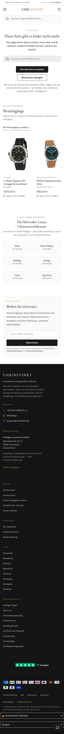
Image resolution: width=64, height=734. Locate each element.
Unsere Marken (10, 510)
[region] (32, 170)
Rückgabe (8, 584)
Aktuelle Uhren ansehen (32, 69)
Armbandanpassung (12, 615)
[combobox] (32, 18)
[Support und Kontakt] (57, 727)
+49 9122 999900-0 (17, 410)
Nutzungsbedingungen (34, 351)
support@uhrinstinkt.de (18, 420)
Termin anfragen (11, 467)
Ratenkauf (8, 568)
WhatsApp (12, 415)
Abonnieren (32, 342)
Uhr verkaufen (9, 526)
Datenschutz (32, 695)
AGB (22, 695)
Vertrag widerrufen (24, 702)
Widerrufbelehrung (10, 695)
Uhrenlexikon (9, 636)
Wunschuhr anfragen (32, 77)
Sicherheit (8, 553)
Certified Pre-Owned (13, 505)
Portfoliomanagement (13, 646)
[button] (59, 9)
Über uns (7, 610)
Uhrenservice (9, 620)
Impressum (44, 695)
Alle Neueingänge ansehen (17, 127)
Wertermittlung (10, 537)
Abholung (7, 579)
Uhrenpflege (9, 641)
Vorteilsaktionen (10, 625)
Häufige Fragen (10, 605)
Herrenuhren (9, 490)
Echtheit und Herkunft (13, 631)
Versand (7, 573)
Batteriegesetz (8, 702)
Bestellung (8, 558)
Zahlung (7, 563)
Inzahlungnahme (10, 531)
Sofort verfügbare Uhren (14, 500)
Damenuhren (9, 495)
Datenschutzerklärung (15, 351)
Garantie (7, 589)
